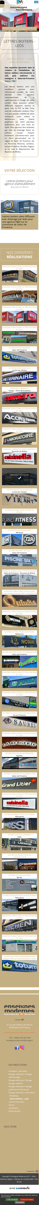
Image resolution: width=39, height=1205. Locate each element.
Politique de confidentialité (24, 1179)
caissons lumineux (16, 1102)
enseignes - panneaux (18, 1071)
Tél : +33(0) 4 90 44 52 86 (20, 1037)
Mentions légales (6, 1179)
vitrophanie (13, 1108)
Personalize (20, 1202)
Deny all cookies (27, 1199)
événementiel (14, 1111)
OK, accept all (13, 1199)
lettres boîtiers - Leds (19, 1098)
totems (12, 1105)
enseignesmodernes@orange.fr (19, 1040)
